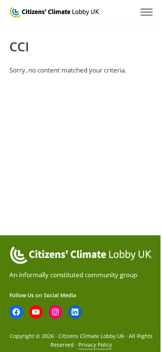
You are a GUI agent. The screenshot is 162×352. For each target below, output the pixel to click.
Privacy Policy (95, 344)
